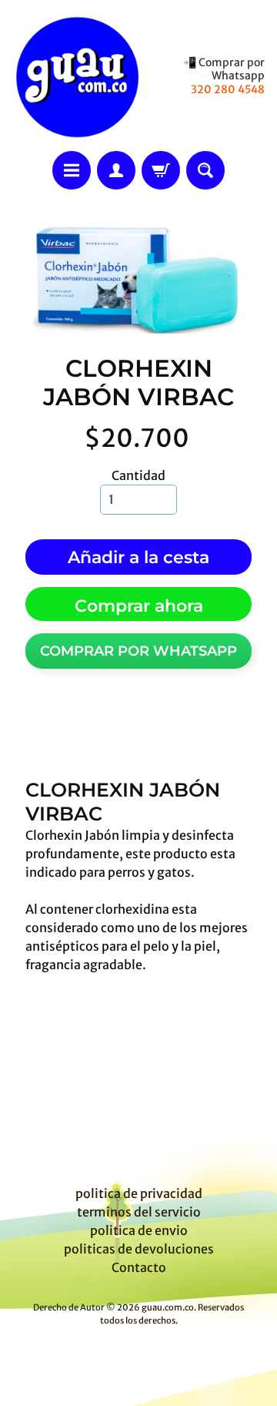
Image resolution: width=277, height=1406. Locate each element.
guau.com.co (168, 1307)
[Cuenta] (116, 170)
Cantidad (138, 475)
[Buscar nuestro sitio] (205, 170)
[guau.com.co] (75, 75)
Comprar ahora (139, 606)
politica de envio (139, 1230)
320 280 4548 (228, 89)
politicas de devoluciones (139, 1249)
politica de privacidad (138, 1193)
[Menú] (71, 170)
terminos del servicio (139, 1212)
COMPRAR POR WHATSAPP (138, 651)
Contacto (139, 1267)
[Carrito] (161, 170)
